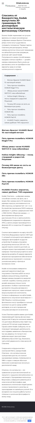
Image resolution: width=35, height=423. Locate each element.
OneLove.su (22, 3)
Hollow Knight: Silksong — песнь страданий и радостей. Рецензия (15, 98)
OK (29, 420)
